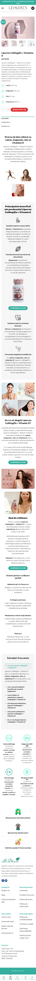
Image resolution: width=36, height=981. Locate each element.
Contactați (23, 890)
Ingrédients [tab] (5, 122)
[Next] (31, 27)
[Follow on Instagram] (6, 880)
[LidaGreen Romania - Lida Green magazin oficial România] (18, 8)
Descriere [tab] (5, 118)
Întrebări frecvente (26, 895)
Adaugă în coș (19, 110)
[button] (2, 8)
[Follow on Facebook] (3, 880)
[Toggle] (5, 665)
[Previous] (4, 27)
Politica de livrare (26, 899)
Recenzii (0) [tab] (5, 126)
